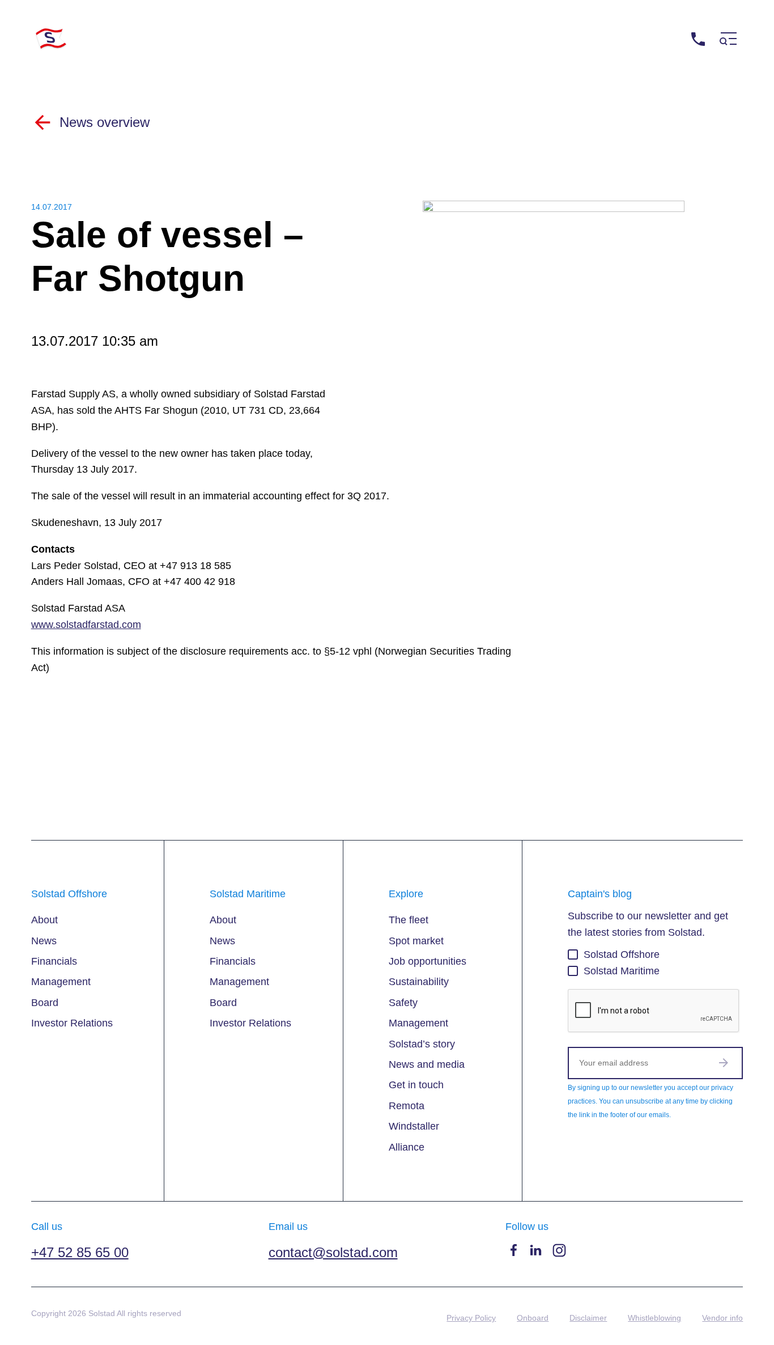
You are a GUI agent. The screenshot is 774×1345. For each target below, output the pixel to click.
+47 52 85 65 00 (648, 39)
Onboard (532, 1317)
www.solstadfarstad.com (86, 624)
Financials (54, 961)
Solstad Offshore (622, 954)
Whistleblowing (654, 1317)
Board (44, 1002)
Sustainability (419, 981)
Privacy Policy (471, 1317)
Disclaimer (588, 1317)
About (44, 920)
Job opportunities (427, 961)
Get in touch (416, 1085)
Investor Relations (72, 1023)
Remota (406, 1105)
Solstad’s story (422, 1044)
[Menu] (728, 39)
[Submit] (723, 1063)
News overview (104, 122)
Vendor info (722, 1317)
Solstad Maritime (622, 971)
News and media (427, 1064)
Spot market (416, 941)
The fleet (408, 920)
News (44, 941)
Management (61, 981)
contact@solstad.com (333, 1252)
